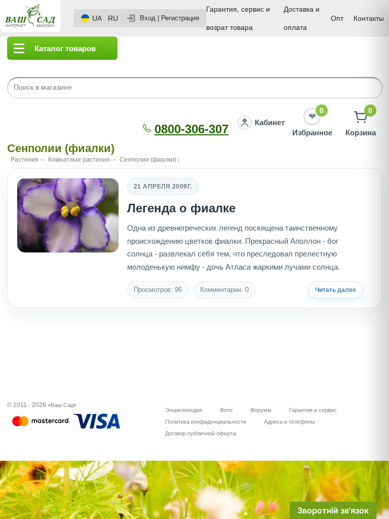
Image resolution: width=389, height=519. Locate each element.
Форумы (260, 410)
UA (97, 18)
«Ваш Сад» (62, 405)
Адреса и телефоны (289, 422)
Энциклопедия (183, 410)
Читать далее (335, 289)
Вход (147, 18)
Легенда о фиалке (181, 208)
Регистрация (180, 18)
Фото (226, 410)
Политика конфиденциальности (205, 422)
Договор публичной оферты (201, 433)
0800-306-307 (191, 129)
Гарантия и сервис (313, 410)
